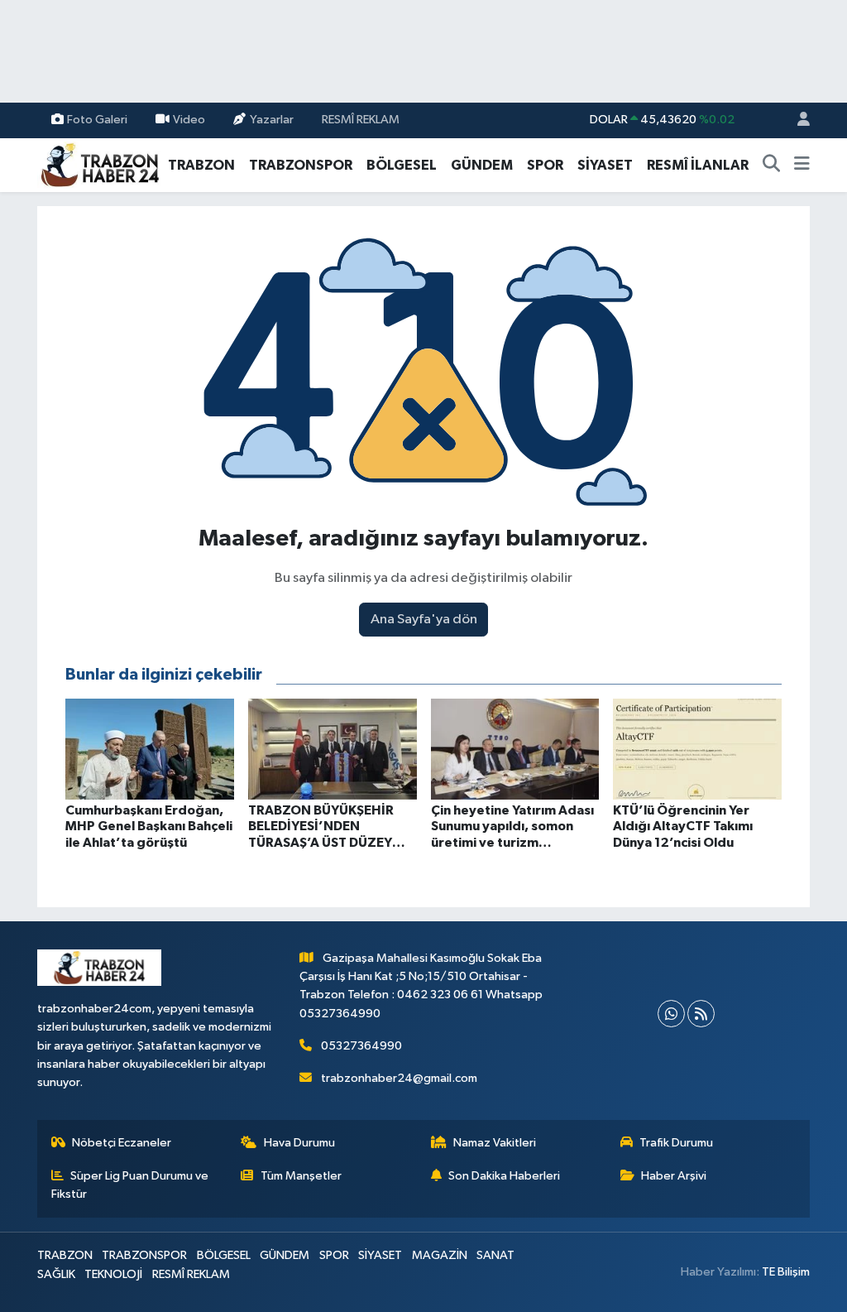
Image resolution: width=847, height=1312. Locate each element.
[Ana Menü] (802, 165)
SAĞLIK (56, 1274)
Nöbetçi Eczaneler (121, 1143)
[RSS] (701, 1013)
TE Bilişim (786, 1272)
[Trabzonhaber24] (99, 164)
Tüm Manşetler (301, 1176)
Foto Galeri (97, 119)
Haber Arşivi (673, 1176)
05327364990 (361, 1046)
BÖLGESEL (401, 165)
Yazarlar (272, 119)
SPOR (545, 165)
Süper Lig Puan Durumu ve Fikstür (130, 1185)
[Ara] (771, 165)
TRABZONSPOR (300, 165)
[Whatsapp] (671, 1013)
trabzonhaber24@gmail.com (399, 1078)
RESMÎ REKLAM (361, 119)
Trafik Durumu (676, 1143)
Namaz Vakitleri (494, 1143)
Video (189, 119)
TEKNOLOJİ (113, 1274)
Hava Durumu (299, 1143)
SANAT (495, 1255)
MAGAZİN (439, 1255)
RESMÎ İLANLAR (698, 165)
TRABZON (201, 165)
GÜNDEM (482, 165)
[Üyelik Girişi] (796, 120)
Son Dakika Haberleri (504, 1176)
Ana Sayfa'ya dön (424, 620)
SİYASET (605, 165)
